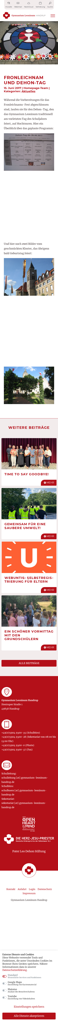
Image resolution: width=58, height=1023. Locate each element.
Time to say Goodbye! (26, 474)
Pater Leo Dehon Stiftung (29, 851)
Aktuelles (28, 91)
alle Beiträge (29, 663)
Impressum (29, 893)
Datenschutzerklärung (14, 970)
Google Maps (22, 983)
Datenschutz (45, 889)
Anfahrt (22, 889)
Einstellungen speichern (29, 1006)
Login (32, 889)
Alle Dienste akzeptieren (29, 1016)
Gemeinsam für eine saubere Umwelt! (25, 526)
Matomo (21, 990)
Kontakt (10, 889)
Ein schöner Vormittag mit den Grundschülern (29, 635)
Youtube (21, 997)
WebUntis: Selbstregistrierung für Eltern (28, 580)
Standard (24, 976)
